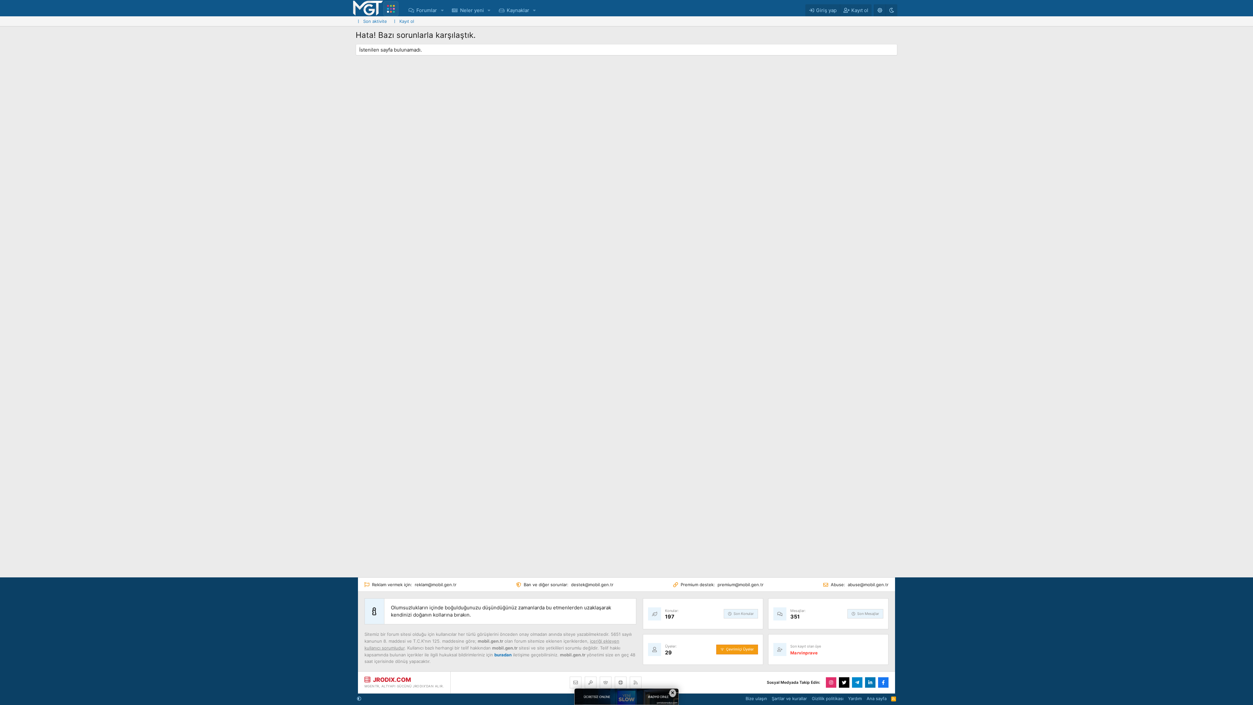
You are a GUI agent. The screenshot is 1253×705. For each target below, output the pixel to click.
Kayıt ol (406, 21)
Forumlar (426, 10)
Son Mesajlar (868, 613)
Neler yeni (472, 10)
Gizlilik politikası (827, 698)
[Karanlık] (891, 10)
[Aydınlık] (880, 10)
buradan (503, 654)
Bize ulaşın (756, 698)
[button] (442, 10)
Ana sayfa (877, 698)
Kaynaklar (518, 10)
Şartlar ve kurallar (789, 698)
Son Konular (744, 613)
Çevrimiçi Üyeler (740, 649)
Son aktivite (375, 21)
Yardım (855, 698)
